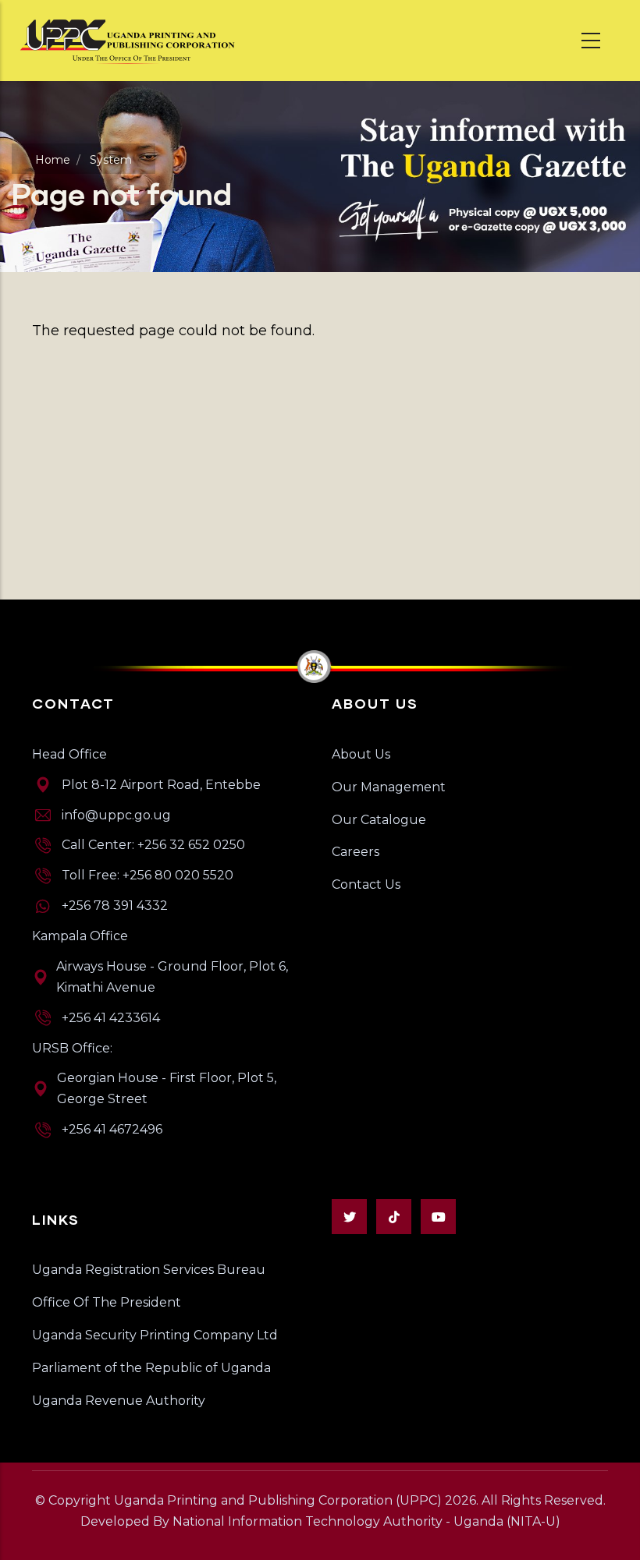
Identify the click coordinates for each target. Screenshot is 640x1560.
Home (52, 160)
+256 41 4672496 (112, 1129)
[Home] (129, 40)
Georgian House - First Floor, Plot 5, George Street (166, 1088)
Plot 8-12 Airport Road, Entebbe (161, 784)
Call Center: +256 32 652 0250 (153, 844)
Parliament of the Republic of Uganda (151, 1367)
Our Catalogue (379, 819)
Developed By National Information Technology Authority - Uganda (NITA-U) (320, 1521)
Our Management (389, 787)
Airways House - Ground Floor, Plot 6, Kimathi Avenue (172, 977)
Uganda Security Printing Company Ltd (155, 1335)
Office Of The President (106, 1302)
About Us (361, 754)
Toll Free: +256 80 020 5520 (147, 875)
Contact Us (366, 884)
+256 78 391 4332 (115, 905)
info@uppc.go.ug (116, 815)
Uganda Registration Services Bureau (148, 1269)
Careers (355, 851)
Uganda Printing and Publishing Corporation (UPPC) (278, 1500)
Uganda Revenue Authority (118, 1400)
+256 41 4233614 (111, 1017)
